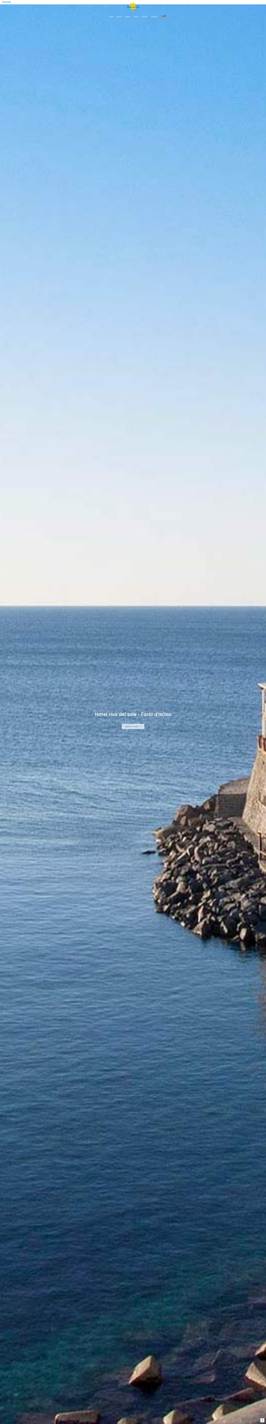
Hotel (111, 16)
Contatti (154, 16)
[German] (165, 16)
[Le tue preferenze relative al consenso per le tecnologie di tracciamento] (262, 1420)
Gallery (127, 16)
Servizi (119, 16)
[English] (163, 16)
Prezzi (136, 16)
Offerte (144, 16)
